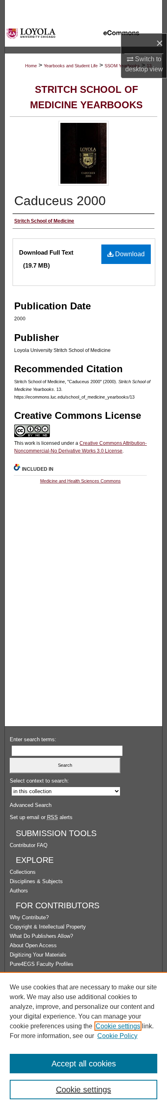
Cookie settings (118, 1026)
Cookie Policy (117, 1035)
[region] (83, 1040)
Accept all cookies (83, 1063)
